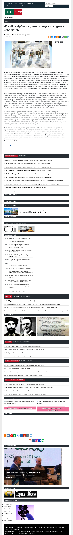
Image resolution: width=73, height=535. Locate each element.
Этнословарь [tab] (17, 342)
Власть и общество (23, 35)
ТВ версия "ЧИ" (8, 504)
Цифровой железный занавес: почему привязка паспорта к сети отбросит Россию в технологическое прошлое (20, 240)
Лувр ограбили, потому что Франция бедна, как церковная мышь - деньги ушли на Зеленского (30, 307)
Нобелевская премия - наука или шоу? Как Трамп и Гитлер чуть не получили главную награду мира (32, 304)
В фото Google (28, 527)
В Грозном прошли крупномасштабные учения (16, 191)
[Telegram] (68, 37)
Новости (7, 35)
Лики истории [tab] (27, 360)
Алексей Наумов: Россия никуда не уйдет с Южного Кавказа (20, 251)
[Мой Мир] (52, 37)
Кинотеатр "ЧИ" (8, 513)
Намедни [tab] (8, 296)
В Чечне (13, 35)
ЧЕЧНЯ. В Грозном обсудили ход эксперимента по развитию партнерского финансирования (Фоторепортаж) (23, 475)
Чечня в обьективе (9, 509)
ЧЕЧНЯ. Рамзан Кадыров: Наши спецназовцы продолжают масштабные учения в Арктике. (28, 177)
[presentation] (67, 324)
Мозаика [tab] (8, 342)
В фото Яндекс (40, 527)
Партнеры (30, 3)
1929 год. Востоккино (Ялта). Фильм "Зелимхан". (17, 368)
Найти (49, 6)
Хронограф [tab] (26, 342)
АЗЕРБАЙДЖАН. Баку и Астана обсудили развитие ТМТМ (19, 255)
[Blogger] (49, 37)
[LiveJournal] (60, 37)
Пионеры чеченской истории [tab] (14, 379)
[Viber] (63, 37)
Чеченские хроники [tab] (11, 360)
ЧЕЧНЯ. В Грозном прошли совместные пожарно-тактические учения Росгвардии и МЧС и (28, 167)
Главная (9, 3)
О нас (15, 3)
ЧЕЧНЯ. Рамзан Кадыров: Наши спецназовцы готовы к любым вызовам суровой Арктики (28, 174)
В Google (10, 527)
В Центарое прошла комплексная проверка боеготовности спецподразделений (25, 187)
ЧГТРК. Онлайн (8, 520)
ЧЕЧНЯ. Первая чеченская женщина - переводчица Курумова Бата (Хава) (24, 349)
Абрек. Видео (7, 511)
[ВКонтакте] (55, 37)
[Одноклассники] (57, 37)
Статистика (15, 529)
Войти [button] (24, 6)
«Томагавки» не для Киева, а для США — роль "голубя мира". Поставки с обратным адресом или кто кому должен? (36, 311)
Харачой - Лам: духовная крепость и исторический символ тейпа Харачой (24, 375)
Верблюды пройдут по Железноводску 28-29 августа (20, 276)
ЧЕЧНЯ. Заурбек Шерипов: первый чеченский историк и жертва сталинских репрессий (28, 353)
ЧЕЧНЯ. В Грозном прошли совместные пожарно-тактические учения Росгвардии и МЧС (27, 163)
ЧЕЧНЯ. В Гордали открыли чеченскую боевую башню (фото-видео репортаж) (25, 301)
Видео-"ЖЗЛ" (7, 506)
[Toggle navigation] (6, 21)
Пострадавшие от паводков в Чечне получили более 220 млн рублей (18, 264)
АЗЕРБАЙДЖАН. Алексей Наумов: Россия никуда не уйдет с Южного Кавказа (19, 280)
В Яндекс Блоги (52, 527)
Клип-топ (6, 516)
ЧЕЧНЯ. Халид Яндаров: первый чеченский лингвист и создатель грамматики (26, 394)
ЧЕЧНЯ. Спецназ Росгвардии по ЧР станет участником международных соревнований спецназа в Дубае (32, 184)
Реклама (17, 6)
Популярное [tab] (22, 156)
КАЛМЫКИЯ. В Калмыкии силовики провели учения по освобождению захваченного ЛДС (28, 160)
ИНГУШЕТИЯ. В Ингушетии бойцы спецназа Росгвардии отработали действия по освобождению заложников (33, 180)
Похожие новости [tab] (11, 156)
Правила (22, 3)
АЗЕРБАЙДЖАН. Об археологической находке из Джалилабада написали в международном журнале (18, 246)
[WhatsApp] (65, 37)
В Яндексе (19, 527)
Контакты (10, 6)
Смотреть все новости (16, 291)
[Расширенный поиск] (54, 6)
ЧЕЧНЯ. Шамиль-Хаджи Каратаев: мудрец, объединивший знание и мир (24, 356)
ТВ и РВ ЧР (7, 518)
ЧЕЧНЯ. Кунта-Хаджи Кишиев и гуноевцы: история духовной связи (22, 346)
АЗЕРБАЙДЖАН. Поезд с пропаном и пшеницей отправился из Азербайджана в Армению (20, 286)
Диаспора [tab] (16, 296)
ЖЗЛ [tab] (20, 360)
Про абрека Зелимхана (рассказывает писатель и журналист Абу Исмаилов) (25, 372)
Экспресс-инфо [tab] (25, 296)
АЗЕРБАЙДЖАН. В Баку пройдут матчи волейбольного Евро (19, 260)
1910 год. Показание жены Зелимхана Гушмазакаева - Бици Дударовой (24, 365)
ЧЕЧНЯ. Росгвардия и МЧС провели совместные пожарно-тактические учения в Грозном (27, 170)
